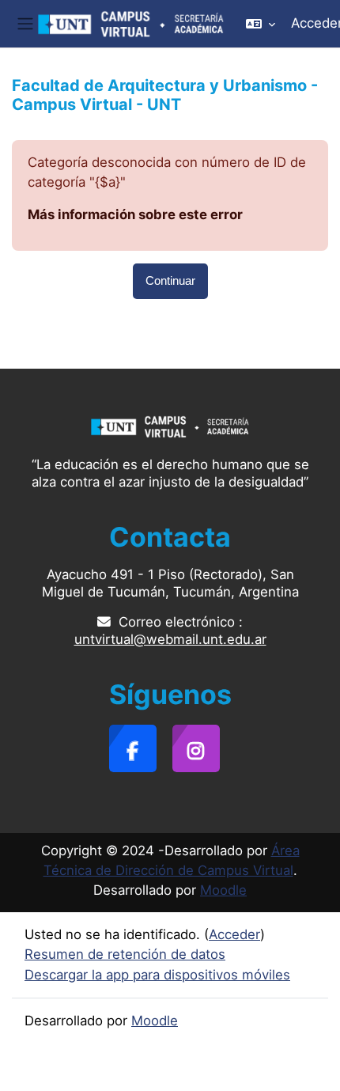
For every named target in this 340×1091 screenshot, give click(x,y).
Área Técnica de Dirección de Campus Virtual (171, 860)
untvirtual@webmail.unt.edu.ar (170, 639)
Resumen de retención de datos (125, 954)
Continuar (170, 281)
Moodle (223, 890)
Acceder (234, 934)
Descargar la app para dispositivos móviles (157, 975)
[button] (260, 23)
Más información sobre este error (135, 214)
